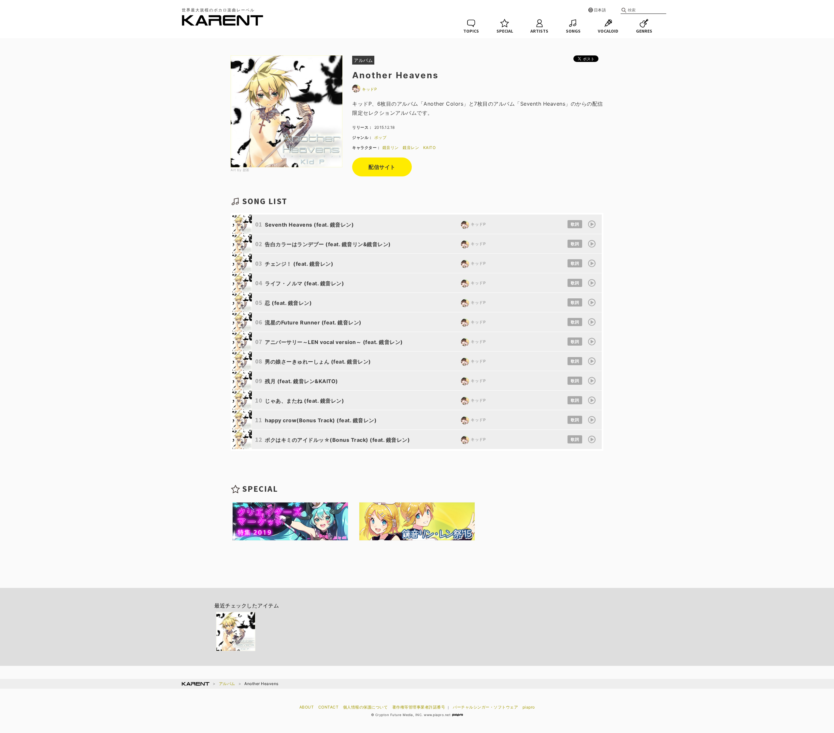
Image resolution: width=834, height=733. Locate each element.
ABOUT (306, 707)
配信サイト (381, 167)
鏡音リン (390, 147)
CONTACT (328, 707)
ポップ (380, 137)
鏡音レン (411, 147)
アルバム (227, 683)
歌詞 (575, 224)
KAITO (429, 147)
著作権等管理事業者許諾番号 (418, 707)
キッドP (369, 89)
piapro (529, 707)
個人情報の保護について (365, 707)
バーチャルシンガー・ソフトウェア (485, 707)
